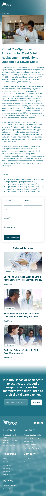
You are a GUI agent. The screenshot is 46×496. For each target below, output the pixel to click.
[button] (41, 4)
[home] (6, 4)
